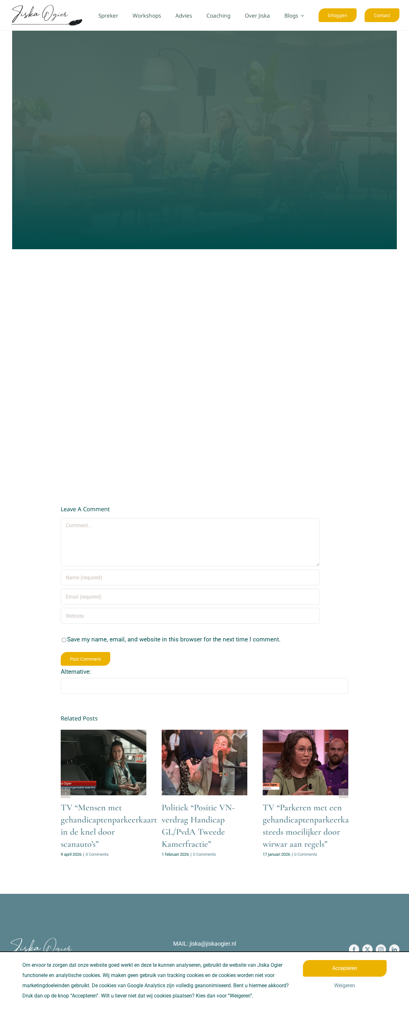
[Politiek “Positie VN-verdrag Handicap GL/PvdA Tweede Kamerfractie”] (204, 762)
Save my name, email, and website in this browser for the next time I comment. (174, 639)
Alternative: (76, 671)
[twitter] (367, 949)
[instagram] (381, 949)
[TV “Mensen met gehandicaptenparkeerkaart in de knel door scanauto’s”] (103, 762)
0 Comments (97, 854)
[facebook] (354, 949)
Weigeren (344, 985)
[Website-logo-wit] (41, 940)
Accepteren (344, 968)
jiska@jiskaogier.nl (212, 943)
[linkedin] (394, 949)
